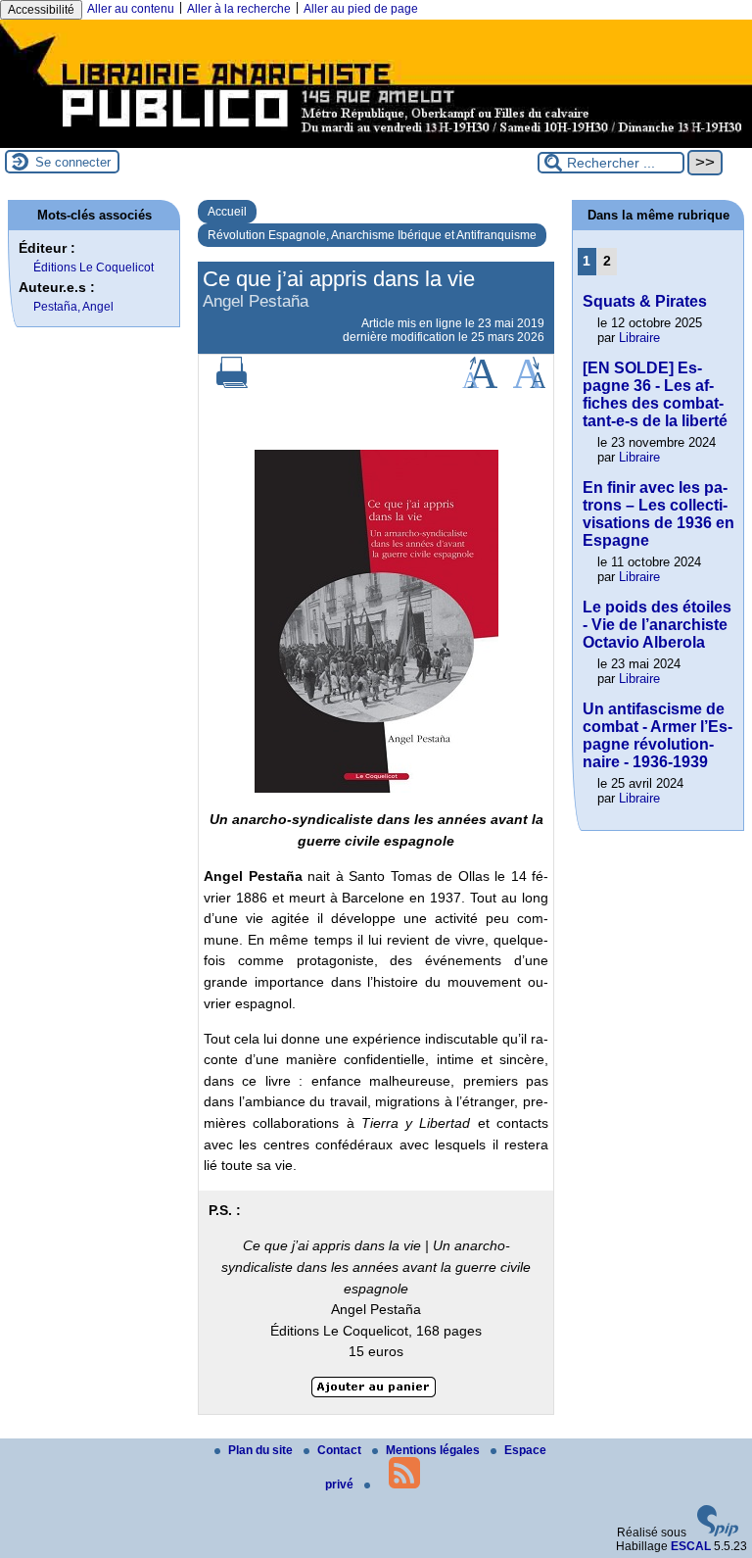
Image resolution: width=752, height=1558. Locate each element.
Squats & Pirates (645, 301)
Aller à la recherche (239, 9)
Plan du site (262, 1450)
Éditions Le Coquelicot (93, 267)
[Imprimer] (232, 384)
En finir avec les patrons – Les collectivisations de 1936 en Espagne (658, 514)
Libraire (639, 337)
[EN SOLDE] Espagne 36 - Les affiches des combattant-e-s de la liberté (655, 394)
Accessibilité (41, 10)
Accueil (227, 212)
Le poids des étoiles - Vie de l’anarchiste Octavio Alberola (657, 625)
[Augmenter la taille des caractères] (479, 384)
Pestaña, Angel (73, 307)
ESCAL (691, 1546)
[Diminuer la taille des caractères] (529, 384)
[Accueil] (376, 141)
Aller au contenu (130, 9)
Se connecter (73, 162)
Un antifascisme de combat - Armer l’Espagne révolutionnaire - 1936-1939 (657, 735)
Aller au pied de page (361, 9)
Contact (340, 1450)
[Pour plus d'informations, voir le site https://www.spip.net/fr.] (717, 1532)
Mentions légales (434, 1450)
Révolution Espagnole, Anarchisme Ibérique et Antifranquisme (372, 235)
